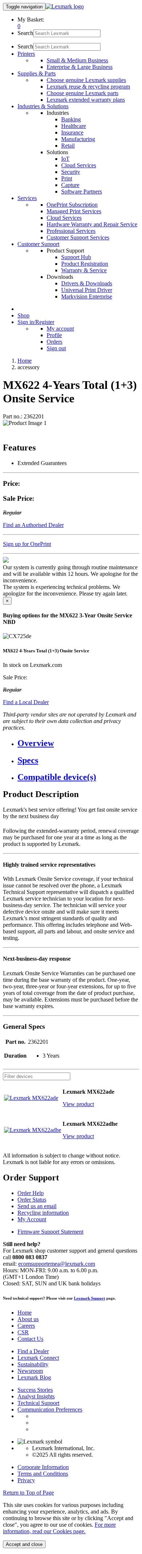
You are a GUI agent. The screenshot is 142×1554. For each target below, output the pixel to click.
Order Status (31, 1199)
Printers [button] (26, 54)
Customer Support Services (78, 237)
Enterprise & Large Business (80, 67)
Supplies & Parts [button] (36, 73)
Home (24, 361)
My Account (31, 1219)
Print (66, 178)
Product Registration (84, 264)
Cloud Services (78, 165)
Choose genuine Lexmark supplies (86, 80)
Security (70, 172)
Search (25, 33)
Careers (26, 1326)
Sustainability (32, 1364)
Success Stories (35, 1390)
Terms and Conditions (42, 1474)
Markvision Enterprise (86, 296)
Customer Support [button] (38, 244)
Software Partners (81, 191)
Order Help (30, 1193)
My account (60, 328)
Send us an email (36, 1206)
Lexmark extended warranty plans (86, 100)
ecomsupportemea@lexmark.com (56, 1264)
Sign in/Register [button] (35, 322)
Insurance (72, 132)
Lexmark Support (89, 1298)
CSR (23, 1332)
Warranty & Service (84, 270)
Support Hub (76, 257)
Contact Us (30, 1339)
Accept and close (24, 1544)
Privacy (26, 1480)
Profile (54, 335)
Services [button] (27, 198)
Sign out (56, 348)
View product (78, 1104)
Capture (70, 185)
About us (28, 1319)
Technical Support (38, 1403)
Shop (23, 315)
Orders (54, 342)
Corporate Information (43, 1467)
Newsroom (30, 1371)
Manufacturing (78, 139)
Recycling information (43, 1213)
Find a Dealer (33, 1351)
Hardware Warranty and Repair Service (92, 224)
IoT (65, 159)
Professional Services (71, 231)
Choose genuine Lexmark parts (82, 93)
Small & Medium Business (77, 60)
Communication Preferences (49, 1409)
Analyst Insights (36, 1396)
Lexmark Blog (34, 1377)
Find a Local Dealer (26, 702)
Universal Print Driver (86, 290)
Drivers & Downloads (86, 283)
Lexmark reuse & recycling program (88, 86)
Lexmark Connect (38, 1358)
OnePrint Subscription (72, 205)
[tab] (78, 743)
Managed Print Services (74, 211)
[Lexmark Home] (65, 6)
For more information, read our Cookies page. (59, 1528)
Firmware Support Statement (50, 1232)
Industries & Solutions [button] (42, 106)
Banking (71, 119)
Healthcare (73, 126)
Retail (68, 145)
